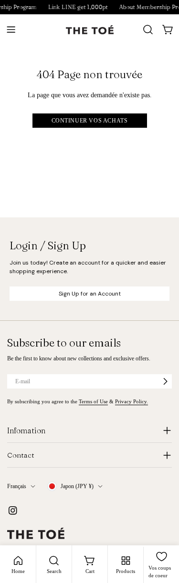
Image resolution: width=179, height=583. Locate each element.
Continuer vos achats (90, 120)
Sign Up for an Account (90, 293)
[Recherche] (148, 29)
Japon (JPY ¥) (77, 486)
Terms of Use (93, 401)
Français (16, 486)
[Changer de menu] (11, 29)
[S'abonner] (165, 381)
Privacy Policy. (131, 401)
